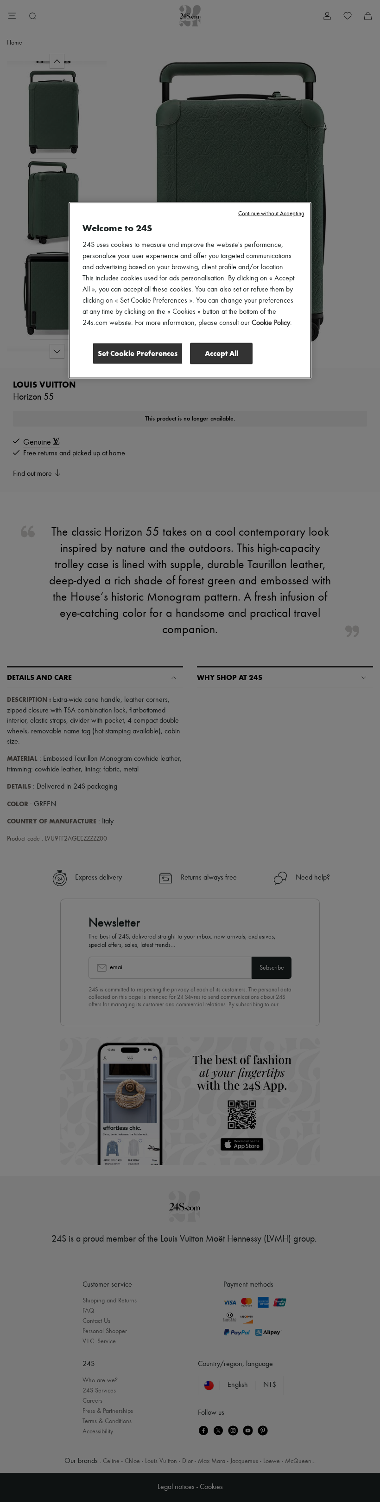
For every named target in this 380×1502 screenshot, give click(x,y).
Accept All (221, 353)
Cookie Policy (271, 323)
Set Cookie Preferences (137, 353)
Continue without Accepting (271, 214)
